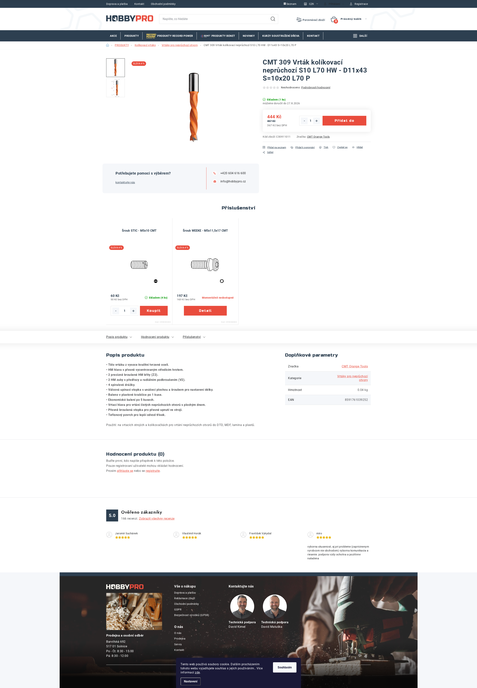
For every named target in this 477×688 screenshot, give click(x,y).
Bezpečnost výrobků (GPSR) (191, 615)
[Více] (360, 35)
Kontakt (139, 3)
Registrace (361, 3)
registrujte (153, 471)
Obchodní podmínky (163, 3)
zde (197, 672)
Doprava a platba (117, 3)
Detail (205, 311)
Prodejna (179, 638)
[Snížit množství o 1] (304, 120)
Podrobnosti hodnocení (315, 87)
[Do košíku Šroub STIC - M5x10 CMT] (154, 311)
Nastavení (190, 681)
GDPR (177, 609)
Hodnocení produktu (155, 337)
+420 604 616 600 (233, 173)
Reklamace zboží (184, 598)
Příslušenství (192, 337)
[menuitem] (113, 35)
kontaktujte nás (125, 182)
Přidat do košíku (344, 122)
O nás (177, 632)
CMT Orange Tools (318, 136)
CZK (311, 3)
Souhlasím (285, 667)
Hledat (273, 19)
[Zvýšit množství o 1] (316, 120)
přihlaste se (125, 471)
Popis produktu (116, 337)
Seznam (291, 3)
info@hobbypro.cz (233, 181)
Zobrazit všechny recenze (157, 518)
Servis (178, 644)
